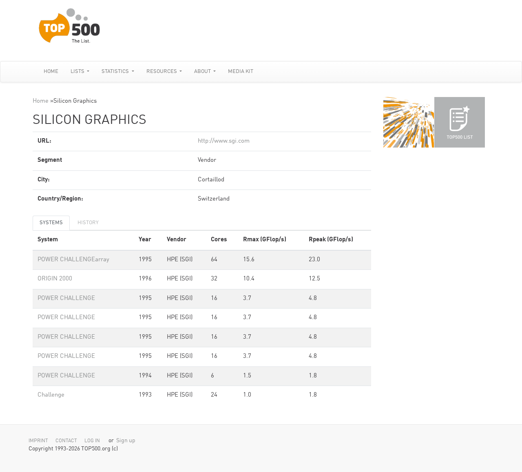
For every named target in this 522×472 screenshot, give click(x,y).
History (88, 222)
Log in (92, 441)
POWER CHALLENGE (66, 299)
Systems (51, 222)
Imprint (38, 441)
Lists (78, 71)
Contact (66, 441)
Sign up (125, 440)
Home (51, 71)
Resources (162, 71)
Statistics (116, 71)
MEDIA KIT (240, 71)
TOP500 (408, 122)
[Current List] (459, 122)
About (203, 71)
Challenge (51, 395)
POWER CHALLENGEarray (73, 260)
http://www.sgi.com (224, 141)
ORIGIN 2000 (55, 279)
